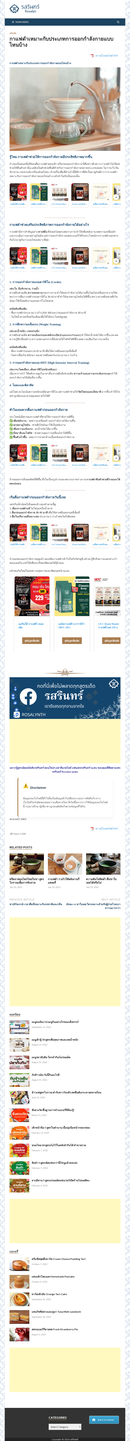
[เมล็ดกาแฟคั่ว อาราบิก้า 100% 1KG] (72, 596)
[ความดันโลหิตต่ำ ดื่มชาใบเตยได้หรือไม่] (103, 875)
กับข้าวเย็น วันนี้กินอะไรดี (45, 1074)
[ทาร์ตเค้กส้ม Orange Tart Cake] (19, 1294)
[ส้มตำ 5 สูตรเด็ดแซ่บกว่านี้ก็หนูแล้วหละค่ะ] (19, 1162)
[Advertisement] (65, 741)
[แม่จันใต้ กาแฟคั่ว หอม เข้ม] (32, 596)
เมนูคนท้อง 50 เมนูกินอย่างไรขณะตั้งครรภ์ (55, 1021)
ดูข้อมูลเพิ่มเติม (32, 640)
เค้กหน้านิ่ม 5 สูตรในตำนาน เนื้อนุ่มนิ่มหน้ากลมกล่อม (61, 1127)
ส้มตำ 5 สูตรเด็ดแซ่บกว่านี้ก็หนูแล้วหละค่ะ (55, 1162)
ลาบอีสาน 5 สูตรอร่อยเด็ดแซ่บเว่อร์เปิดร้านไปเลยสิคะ (61, 1180)
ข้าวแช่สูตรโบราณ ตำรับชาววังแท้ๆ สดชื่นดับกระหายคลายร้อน (66, 1092)
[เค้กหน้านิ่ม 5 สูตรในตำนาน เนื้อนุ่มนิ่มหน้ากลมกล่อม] (19, 1127)
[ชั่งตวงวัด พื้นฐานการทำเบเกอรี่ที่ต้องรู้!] (19, 1110)
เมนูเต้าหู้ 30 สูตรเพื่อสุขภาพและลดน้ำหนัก (55, 1039)
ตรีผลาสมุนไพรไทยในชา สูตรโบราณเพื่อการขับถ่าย (27, 880)
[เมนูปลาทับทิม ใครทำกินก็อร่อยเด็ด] (19, 1057)
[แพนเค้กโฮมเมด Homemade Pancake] (19, 1276)
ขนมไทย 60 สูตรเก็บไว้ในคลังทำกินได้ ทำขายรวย (59, 1145)
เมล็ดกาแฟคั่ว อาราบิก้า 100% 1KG (45, 204)
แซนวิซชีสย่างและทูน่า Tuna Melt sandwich (56, 1311)
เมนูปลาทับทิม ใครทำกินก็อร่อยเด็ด (51, 1057)
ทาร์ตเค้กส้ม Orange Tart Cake (49, 1294)
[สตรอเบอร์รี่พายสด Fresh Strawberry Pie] (19, 1329)
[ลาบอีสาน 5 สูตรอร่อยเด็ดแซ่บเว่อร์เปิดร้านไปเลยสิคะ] (19, 1180)
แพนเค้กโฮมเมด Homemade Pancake (53, 1276)
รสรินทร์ (74, 1439)
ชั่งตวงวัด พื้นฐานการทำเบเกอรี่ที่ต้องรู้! (53, 1109)
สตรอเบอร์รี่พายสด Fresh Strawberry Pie (55, 1329)
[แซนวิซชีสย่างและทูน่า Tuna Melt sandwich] (19, 1311)
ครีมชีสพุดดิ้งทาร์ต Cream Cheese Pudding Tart (59, 1258)
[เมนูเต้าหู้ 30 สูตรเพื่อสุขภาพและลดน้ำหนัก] (19, 1039)
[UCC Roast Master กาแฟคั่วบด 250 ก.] (111, 596)
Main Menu (22, 22)
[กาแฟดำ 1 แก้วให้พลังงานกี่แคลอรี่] (65, 875)
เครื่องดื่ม (13, 33)
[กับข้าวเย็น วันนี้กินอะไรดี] (19, 1075)
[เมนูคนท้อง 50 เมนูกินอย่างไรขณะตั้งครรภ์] (19, 1022)
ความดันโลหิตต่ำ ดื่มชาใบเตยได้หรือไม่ (101, 880)
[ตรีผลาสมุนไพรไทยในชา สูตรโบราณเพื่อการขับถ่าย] (27, 875)
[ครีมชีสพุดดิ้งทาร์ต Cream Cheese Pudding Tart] (19, 1259)
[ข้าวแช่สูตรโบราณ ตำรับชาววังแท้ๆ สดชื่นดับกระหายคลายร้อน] (19, 1092)
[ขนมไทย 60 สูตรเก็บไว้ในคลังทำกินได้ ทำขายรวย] (19, 1145)
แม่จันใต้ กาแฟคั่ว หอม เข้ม (21, 204)
